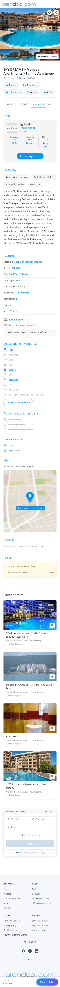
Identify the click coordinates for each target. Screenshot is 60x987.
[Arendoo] (19, 4)
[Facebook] (23, 951)
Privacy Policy (9, 925)
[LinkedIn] (36, 951)
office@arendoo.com (42, 903)
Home (6, 889)
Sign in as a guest (40, 920)
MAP (50, 104)
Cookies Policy (10, 930)
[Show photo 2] (10, 55)
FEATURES (24, 104)
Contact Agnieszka (30, 156)
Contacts (36, 893)
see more (24, 131)
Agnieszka (26, 124)
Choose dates (47, 982)
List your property (12, 898)
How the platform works (15, 934)
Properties (8, 893)
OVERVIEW (10, 104)
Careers (7, 908)
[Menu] (55, 4)
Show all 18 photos (49, 56)
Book (30, 843)
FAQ (34, 889)
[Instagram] (30, 951)
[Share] (56, 12)
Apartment (11, 736)
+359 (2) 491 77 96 (41, 898)
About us (7, 903)
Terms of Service (11, 920)
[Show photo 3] (30, 55)
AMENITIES (38, 104)
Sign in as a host (40, 925)
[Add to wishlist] (49, 12)
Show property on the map (30, 508)
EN (29, 959)
